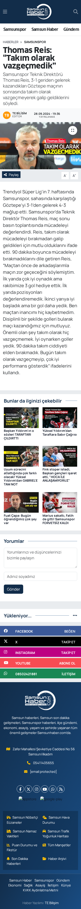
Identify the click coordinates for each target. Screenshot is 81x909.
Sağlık (28, 885)
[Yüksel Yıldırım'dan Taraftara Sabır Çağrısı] (60, 417)
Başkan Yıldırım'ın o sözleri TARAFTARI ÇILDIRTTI (19, 434)
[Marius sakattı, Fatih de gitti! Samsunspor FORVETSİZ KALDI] (60, 502)
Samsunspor (14, 29)
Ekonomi (14, 885)
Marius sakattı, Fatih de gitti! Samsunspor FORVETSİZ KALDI (59, 519)
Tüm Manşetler (59, 845)
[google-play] (51, 799)
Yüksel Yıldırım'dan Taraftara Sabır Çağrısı (60, 432)
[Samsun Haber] (39, 12)
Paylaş (14, 174)
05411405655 (43, 763)
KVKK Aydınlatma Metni (40, 890)
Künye (66, 885)
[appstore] (28, 799)
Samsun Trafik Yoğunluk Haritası (56, 833)
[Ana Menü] (5, 11)
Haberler (10, 42)
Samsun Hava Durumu (56, 819)
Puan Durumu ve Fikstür (22, 847)
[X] (28, 789)
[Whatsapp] (52, 789)
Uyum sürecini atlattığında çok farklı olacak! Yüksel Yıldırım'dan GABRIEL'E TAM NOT (21, 476)
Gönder (13, 589)
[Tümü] (75, 615)
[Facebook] (20, 789)
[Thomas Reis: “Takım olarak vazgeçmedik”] (40, 145)
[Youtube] (44, 789)
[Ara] (75, 12)
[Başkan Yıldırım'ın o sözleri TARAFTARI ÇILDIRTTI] (21, 417)
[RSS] (61, 789)
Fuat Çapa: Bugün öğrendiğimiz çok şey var (20, 519)
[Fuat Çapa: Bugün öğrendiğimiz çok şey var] (21, 502)
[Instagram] (36, 789)
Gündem (71, 29)
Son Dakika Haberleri (17, 861)
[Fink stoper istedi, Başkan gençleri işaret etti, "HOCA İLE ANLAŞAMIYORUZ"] (60, 455)
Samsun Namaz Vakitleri (22, 833)
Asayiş (40, 885)
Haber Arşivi (57, 858)
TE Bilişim (52, 903)
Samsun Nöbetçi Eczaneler (22, 819)
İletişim (53, 885)
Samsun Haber (45, 29)
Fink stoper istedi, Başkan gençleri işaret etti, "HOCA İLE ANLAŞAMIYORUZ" (60, 475)
